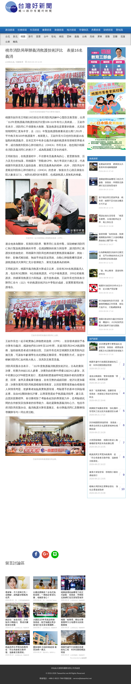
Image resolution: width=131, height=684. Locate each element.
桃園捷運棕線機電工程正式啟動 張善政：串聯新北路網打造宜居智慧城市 (72, 595)
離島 (15, 41)
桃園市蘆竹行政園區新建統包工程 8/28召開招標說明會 (73, 650)
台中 (46, 36)
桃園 (23, 36)
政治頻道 (10, 30)
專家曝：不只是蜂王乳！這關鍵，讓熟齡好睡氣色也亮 (16, 595)
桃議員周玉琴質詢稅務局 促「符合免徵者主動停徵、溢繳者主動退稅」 (17, 650)
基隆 (107, 36)
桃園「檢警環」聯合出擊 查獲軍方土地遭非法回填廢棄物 (73, 622)
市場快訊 (83, 30)
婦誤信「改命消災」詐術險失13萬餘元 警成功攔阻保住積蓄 (16, 622)
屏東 (99, 36)
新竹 (30, 36)
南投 (61, 36)
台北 (7, 36)
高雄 (92, 36)
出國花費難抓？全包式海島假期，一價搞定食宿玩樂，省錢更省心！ (44, 595)
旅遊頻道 (59, 30)
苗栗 (38, 36)
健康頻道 (46, 30)
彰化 (53, 36)
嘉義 (76, 36)
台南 (84, 36)
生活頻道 (34, 30)
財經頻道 (108, 30)
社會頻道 (22, 30)
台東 (7, 41)
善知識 (119, 30)
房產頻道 (96, 30)
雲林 (69, 36)
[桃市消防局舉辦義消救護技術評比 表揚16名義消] (36, 554)
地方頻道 (71, 30)
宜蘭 (115, 36)
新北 (15, 36)
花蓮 (123, 36)
